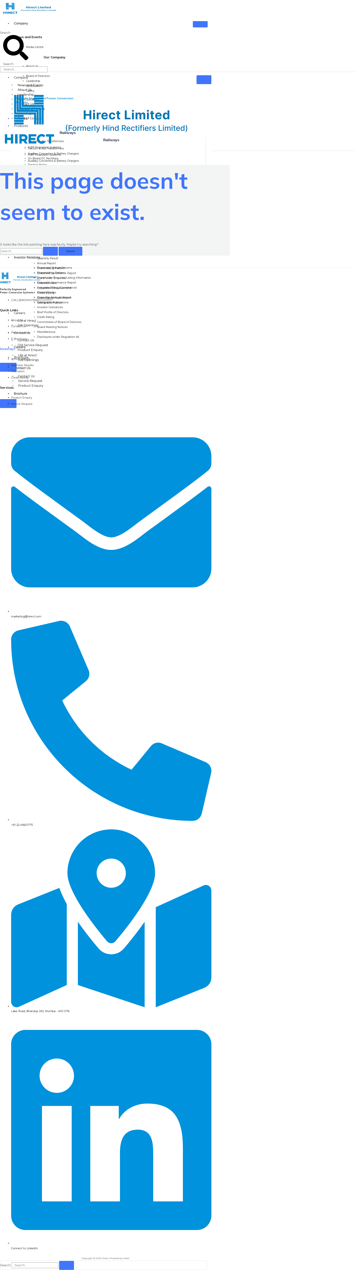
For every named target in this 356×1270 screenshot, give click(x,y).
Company (21, 23)
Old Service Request (33, 345)
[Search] (66, 1265)
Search (5, 32)
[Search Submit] (50, 251)
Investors (7, 349)
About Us (25, 90)
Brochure (20, 393)
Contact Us (22, 368)
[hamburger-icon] (200, 24)
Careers (19, 313)
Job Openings (28, 325)
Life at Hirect (27, 320)
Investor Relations (27, 257)
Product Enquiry (30, 385)
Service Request (30, 381)
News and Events (30, 85)
